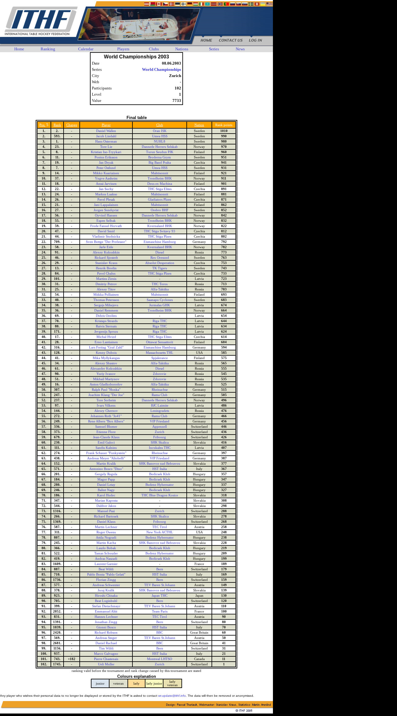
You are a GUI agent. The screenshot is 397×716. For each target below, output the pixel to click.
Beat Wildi (106, 569)
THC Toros (159, 284)
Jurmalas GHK (159, 305)
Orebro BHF (159, 210)
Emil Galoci (106, 442)
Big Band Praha (160, 162)
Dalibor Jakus (106, 506)
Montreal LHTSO (159, 659)
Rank (57, 125)
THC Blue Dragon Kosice (159, 495)
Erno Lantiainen (106, 342)
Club (159, 125)
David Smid (106, 231)
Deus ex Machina (159, 183)
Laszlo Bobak (106, 548)
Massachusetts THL (159, 352)
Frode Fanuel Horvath (106, 226)
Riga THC (160, 321)
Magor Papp (106, 479)
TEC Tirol (159, 527)
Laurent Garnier (106, 564)
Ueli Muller (106, 664)
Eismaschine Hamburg (160, 242)
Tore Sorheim (106, 400)
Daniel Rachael (106, 643)
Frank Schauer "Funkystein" (106, 453)
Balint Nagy (106, 490)
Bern (159, 569)
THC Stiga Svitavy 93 (159, 231)
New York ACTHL (159, 532)
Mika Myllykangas (106, 358)
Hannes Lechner (106, 616)
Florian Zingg (106, 579)
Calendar (85, 49)
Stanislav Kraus (106, 263)
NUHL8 (159, 141)
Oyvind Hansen (106, 215)
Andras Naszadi (106, 558)
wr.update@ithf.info (172, 695)
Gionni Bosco (106, 627)
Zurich (159, 432)
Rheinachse (160, 389)
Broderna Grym (159, 157)
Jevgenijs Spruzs (106, 331)
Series (214, 49)
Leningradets (159, 411)
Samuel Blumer (106, 426)
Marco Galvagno (106, 653)
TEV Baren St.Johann (159, 585)
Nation (199, 125)
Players (123, 49)
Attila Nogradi (106, 537)
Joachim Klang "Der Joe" (106, 395)
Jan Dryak (106, 162)
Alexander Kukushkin (106, 368)
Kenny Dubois (106, 352)
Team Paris (159, 611)
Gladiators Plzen (159, 199)
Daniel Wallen (106, 131)
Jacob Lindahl (106, 136)
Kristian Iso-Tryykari (106, 152)
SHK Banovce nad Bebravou (159, 463)
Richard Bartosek (106, 516)
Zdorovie (159, 374)
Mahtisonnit (159, 173)
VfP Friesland (159, 421)
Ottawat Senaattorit (159, 342)
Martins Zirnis (106, 278)
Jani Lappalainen (106, 205)
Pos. (42, 125)
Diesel (159, 252)
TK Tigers (159, 268)
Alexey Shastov (106, 363)
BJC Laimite (159, 405)
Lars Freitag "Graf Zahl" (106, 347)
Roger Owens (106, 532)
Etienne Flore (106, 432)
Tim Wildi (106, 648)
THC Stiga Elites (160, 189)
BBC (159, 632)
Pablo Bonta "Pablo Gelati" (106, 574)
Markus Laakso (106, 194)
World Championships (161, 69)
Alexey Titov (106, 289)
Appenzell (159, 426)
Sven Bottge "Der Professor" (106, 242)
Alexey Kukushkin (106, 252)
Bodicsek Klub (159, 474)
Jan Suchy (106, 189)
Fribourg (159, 437)
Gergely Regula (106, 474)
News (240, 49)
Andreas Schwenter (106, 585)
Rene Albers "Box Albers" (106, 421)
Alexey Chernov (106, 411)
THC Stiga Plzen (160, 236)
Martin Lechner (106, 527)
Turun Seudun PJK (159, 152)
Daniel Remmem (106, 310)
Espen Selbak (106, 220)
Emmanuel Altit (106, 611)
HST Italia (159, 469)
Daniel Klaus (106, 521)
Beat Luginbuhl (106, 601)
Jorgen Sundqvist (106, 210)
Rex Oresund (159, 257)
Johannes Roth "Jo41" (106, 416)
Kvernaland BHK (159, 226)
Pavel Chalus (106, 273)
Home (19, 49)
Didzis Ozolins (106, 315)
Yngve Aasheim (106, 178)
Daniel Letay (106, 484)
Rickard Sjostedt (106, 257)
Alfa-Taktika (160, 289)
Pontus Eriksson (106, 157)
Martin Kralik (106, 463)
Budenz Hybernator (159, 484)
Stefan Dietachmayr (106, 606)
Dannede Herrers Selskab (160, 146)
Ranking (48, 49)
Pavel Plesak (106, 199)
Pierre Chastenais (106, 659)
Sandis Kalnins (106, 447)
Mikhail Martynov (106, 379)
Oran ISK (160, 131)
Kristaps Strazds (106, 321)
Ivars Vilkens (106, 405)
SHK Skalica (160, 442)
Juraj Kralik (106, 590)
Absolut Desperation (159, 263)
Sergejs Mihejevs (106, 305)
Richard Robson (106, 632)
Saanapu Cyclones (160, 300)
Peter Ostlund (106, 168)
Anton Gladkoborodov (106, 384)
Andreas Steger (106, 638)
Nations (181, 49)
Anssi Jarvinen (106, 183)
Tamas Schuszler (106, 553)
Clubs (154, 49)
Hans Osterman (106, 141)
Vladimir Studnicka (106, 236)
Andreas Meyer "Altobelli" (106, 458)
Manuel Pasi (106, 511)
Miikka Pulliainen (106, 294)
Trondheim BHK (160, 178)
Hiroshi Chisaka (106, 595)
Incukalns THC (160, 447)
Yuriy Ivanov (106, 374)
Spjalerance (159, 358)
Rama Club (159, 395)
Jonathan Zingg (106, 622)
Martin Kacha (106, 543)
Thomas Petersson (106, 300)
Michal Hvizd (106, 337)
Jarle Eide (106, 247)
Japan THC (159, 595)
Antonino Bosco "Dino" (106, 469)
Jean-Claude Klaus (106, 437)
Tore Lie (106, 146)
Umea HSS (159, 136)
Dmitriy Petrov (106, 284)
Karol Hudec (106, 495)
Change (71, 125)
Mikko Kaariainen (106, 173)
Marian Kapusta (106, 500)
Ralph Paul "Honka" (106, 389)
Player (106, 125)
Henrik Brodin (106, 268)
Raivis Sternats (106, 326)
